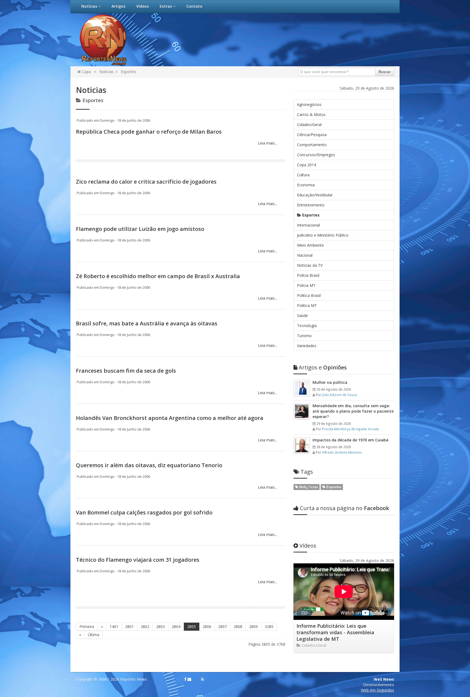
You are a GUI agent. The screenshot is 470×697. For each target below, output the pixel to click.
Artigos (118, 6)
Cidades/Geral (309, 124)
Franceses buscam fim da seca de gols (126, 370)
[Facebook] (185, 679)
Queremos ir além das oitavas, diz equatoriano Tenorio (149, 465)
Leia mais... (267, 143)
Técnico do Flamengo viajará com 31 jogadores (137, 559)
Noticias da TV (310, 265)
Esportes (128, 71)
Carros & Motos (311, 114)
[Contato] (189, 679)
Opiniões (323, 367)
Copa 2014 (306, 164)
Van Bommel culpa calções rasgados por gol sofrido (144, 512)
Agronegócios (309, 104)
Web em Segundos (377, 690)
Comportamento (312, 144)
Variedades (306, 345)
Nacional (305, 255)
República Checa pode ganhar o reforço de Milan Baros (149, 131)
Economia (306, 184)
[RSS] (202, 679)
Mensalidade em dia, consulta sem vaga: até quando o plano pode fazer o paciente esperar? (353, 411)
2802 (145, 626)
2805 (191, 626)
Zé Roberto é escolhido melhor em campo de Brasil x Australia (158, 276)
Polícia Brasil (308, 275)
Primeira (86, 626)
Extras (166, 6)
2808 (238, 626)
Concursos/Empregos (316, 154)
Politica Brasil (309, 295)
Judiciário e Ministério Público (322, 235)
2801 (129, 626)
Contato (194, 6)
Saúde (302, 315)
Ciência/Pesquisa (312, 134)
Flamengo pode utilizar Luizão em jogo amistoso (140, 229)
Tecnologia (307, 325)
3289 (269, 626)
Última (93, 634)
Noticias (106, 71)
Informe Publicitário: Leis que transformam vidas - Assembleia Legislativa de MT (335, 632)
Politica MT (307, 305)
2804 (176, 626)
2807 (222, 626)
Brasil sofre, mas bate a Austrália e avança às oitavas (146, 323)
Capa (86, 71)
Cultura (303, 174)
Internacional (308, 225)
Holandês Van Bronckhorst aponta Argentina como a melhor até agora (169, 418)
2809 (253, 626)
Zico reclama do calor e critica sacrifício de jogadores (146, 181)
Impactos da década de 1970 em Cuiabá (350, 439)
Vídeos (142, 6)
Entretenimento (310, 205)
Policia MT (306, 285)
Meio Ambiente (310, 245)
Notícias (89, 6)
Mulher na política (330, 382)
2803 (160, 626)
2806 (207, 626)
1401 (114, 626)
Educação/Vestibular (315, 194)
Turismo (304, 335)
